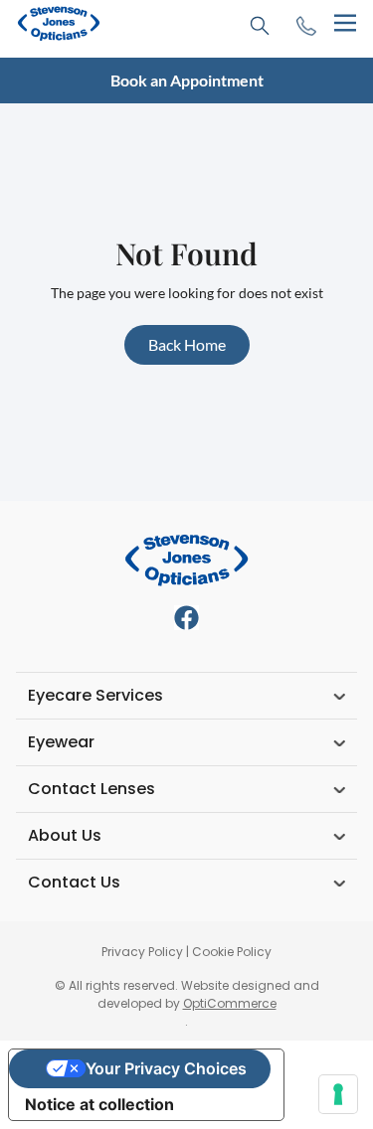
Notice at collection (99, 1104)
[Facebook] (186, 617)
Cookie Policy (232, 951)
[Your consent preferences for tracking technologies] (338, 1094)
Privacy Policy (142, 951)
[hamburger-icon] (344, 23)
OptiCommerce (230, 1003)
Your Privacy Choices (166, 1068)
